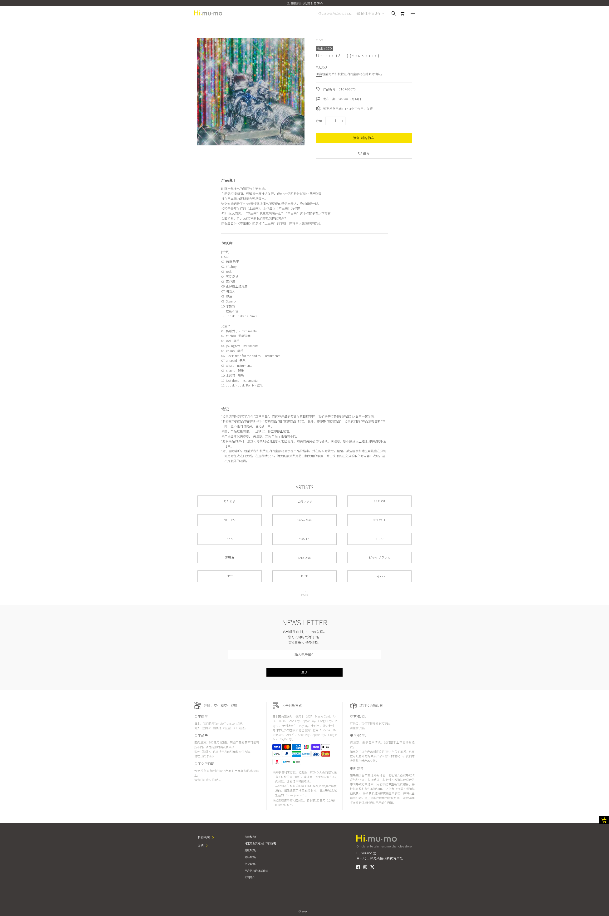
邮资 (319, 74)
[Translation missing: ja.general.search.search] (394, 13)
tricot (319, 40)
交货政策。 (251, 864)
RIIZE (304, 576)
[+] (342, 120)
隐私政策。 (251, 857)
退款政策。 (251, 850)
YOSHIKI (304, 538)
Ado (230, 538)
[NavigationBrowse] (413, 14)
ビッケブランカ (379, 557)
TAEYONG (304, 557)
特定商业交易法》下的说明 (260, 843)
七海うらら (304, 501)
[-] (328, 120)
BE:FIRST (379, 501)
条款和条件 (251, 836)
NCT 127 (230, 520)
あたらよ (229, 501)
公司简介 (250, 877)
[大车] (402, 13)
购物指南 (203, 837)
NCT (230, 576)
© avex (303, 911)
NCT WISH (379, 520)
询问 (200, 845)
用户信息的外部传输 (256, 870)
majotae (379, 576)
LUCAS (379, 538)
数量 (319, 121)
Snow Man (304, 520)
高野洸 (229, 557)
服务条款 (311, 642)
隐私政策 (294, 642)
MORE (304, 594)
